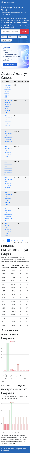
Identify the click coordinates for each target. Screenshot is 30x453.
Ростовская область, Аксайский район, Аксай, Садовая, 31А (8, 106)
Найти (24, 32)
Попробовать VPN (10, 64)
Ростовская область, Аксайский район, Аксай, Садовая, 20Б (8, 91)
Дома (4, 36)
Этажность (23, 36)
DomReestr (8, 2)
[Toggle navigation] (26, 2)
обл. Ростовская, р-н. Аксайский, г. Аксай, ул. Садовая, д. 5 (8, 168)
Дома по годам (6, 40)
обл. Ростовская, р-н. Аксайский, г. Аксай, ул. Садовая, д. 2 (8, 137)
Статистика (13, 36)
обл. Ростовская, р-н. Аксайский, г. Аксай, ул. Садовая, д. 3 (8, 152)
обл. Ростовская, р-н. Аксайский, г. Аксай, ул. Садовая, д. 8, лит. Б (8, 199)
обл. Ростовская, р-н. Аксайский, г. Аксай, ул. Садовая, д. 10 (8, 214)
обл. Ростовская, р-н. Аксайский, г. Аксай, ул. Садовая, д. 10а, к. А (8, 229)
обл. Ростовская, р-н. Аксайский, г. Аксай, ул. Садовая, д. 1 (8, 122)
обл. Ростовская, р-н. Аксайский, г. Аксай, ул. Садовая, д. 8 (8, 183)
